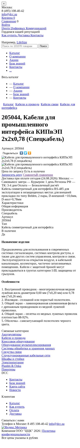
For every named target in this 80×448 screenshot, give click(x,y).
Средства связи (12, 352)
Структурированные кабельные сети (26, 355)
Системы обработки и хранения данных (28, 348)
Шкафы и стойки (13, 359)
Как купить (16, 406)
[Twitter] (25, 152)
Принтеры (8, 369)
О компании (17, 56)
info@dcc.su (9, 14)
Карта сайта (17, 386)
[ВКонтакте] (21, 152)
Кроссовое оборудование (18, 341)
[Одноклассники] (30, 152)
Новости (15, 390)
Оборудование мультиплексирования (26, 345)
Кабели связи (49, 104)
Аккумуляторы (11, 334)
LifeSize (22, 42)
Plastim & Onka (11, 366)
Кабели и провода (27, 104)
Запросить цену (12, 174)
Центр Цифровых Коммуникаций (24, 28)
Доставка (15, 413)
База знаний (17, 63)
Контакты (15, 67)
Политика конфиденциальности (28, 432)
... (10, 70)
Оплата (14, 410)
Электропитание (13, 362)
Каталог (14, 53)
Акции (13, 60)
